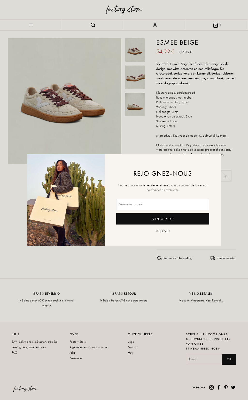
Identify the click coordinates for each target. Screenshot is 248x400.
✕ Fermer (162, 231)
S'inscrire (163, 219)
